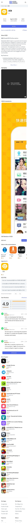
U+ (9, 13)
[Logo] (13, 2)
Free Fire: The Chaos (20, 509)
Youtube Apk (4, 513)
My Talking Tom (19, 504)
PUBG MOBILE (18, 511)
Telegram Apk (4, 511)
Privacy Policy (18, 520)
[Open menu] (2, 2)
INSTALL (14, 26)
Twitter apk (4, 509)
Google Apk (4, 504)
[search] (25, 2)
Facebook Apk (4, 506)
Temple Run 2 (18, 506)
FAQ (2, 520)
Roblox (17, 513)
